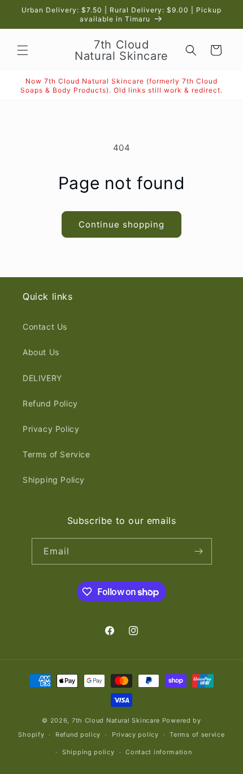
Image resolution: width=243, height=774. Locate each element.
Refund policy (78, 734)
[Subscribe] (198, 551)
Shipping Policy (54, 479)
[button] (22, 50)
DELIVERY (42, 378)
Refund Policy (50, 403)
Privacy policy (135, 734)
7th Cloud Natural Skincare (116, 720)
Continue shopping (121, 224)
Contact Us (45, 326)
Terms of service (197, 734)
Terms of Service (56, 454)
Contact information (158, 752)
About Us (41, 352)
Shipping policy (88, 752)
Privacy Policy (51, 429)
